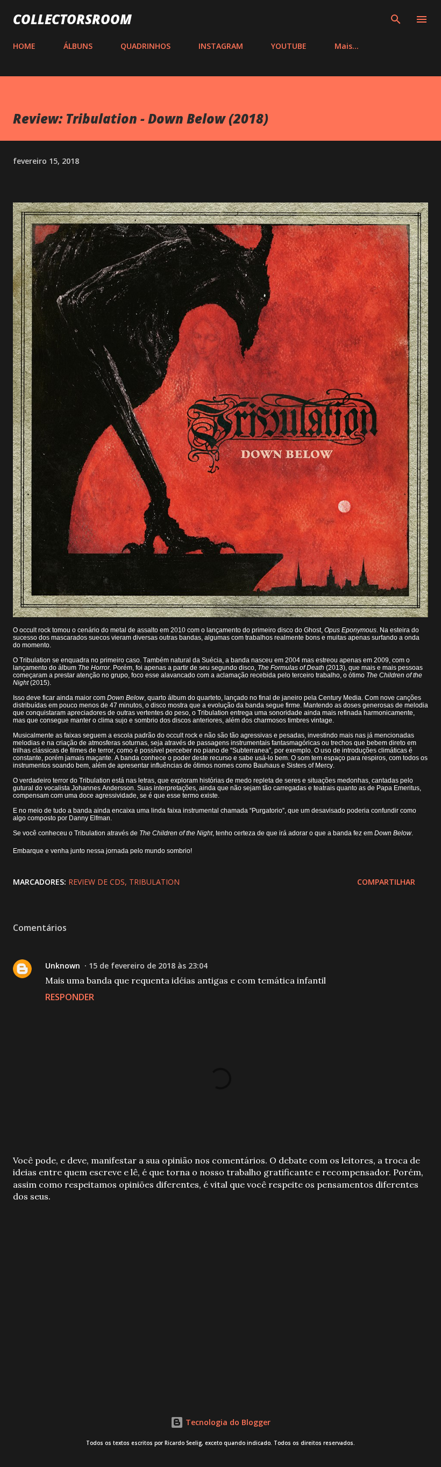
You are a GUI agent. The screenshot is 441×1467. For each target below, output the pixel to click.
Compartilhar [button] (386, 882)
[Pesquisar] (395, 19)
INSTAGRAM (220, 46)
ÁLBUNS (78, 46)
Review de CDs (96, 882)
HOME (24, 46)
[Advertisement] (220, 1294)
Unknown (62, 965)
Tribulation (154, 882)
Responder (69, 997)
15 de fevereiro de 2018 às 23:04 (148, 965)
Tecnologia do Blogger (227, 1422)
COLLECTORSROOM (72, 19)
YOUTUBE (289, 46)
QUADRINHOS (145, 46)
